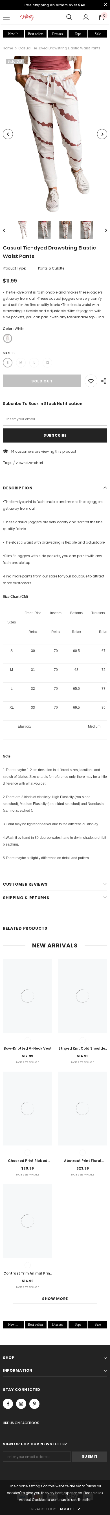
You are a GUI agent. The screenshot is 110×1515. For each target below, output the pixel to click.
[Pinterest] (34, 1404)
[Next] (102, 134)
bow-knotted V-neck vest (28, 1048)
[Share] (102, 381)
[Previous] (8, 134)
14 (12, 451)
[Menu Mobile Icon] (6, 17)
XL (47, 362)
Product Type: (14, 268)
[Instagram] (21, 1404)
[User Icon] (86, 17)
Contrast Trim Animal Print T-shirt (27, 1274)
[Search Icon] (69, 17)
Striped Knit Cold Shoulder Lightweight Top (82, 1049)
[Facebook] (8, 1404)
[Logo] (27, 17)
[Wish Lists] (91, 381)
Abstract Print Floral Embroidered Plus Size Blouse (83, 1161)
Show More (55, 1298)
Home (8, 48)
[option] (55, 134)
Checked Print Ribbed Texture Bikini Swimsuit (27, 1161)
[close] (105, 5)
